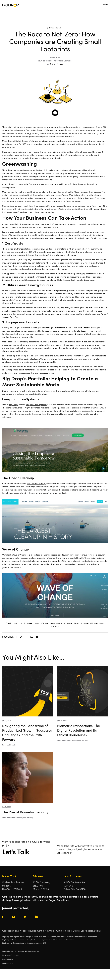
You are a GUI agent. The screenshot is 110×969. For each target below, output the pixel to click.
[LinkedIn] (31, 637)
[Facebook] (26, 637)
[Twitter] (20, 637)
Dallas (76, 931)
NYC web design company (53, 623)
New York (49, 931)
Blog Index (55, 28)
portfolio (22, 623)
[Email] (37, 637)
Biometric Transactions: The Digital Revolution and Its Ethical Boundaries (78, 730)
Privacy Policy (7, 959)
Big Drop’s (13, 405)
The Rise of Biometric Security (25, 812)
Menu (105, 4)
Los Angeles (87, 931)
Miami (97, 931)
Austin (59, 931)
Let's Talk (15, 852)
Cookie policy (7, 963)
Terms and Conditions (10, 955)
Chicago (67, 931)
